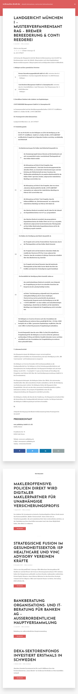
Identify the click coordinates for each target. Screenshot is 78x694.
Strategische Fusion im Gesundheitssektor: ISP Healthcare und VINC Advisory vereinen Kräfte (38, 552)
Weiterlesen (20, 528)
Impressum (60, 4)
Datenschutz (69, 4)
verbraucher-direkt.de (11, 4)
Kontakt (53, 4)
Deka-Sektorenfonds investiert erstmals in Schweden (38, 656)
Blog (43, 4)
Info (48, 4)
